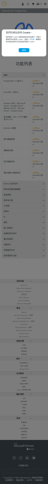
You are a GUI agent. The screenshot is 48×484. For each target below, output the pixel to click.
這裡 (32, 39)
